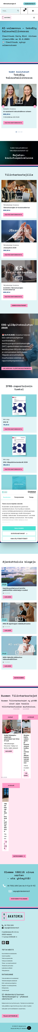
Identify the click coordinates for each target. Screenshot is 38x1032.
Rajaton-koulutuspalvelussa (19, 156)
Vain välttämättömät (19, 538)
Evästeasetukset (18, 533)
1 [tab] (16, 132)
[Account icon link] (33, 10)
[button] (9, 3)
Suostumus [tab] (7, 497)
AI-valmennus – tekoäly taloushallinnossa (19, 29)
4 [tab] (22, 132)
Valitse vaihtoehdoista (13, 123)
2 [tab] (18, 132)
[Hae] (18, 10)
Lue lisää (8, 751)
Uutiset (10, 717)
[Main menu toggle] (34, 18)
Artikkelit (31, 717)
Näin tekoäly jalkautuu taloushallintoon (12, 658)
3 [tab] (20, 132)
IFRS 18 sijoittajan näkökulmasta (16, 624)
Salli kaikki (19, 528)
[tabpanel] (19, 106)
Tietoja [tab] (31, 497)
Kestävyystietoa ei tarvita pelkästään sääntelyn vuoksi (15, 589)
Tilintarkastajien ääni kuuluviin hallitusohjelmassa (5, 817)
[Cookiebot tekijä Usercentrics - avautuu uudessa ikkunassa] (28, 492)
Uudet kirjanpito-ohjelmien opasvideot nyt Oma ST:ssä (11, 738)
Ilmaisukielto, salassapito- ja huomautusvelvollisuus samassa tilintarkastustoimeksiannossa (26, 749)
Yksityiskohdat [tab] (19, 497)
